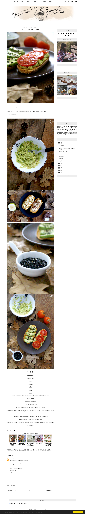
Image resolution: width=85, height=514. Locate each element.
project (71, 133)
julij (59, 160)
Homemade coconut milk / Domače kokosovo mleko (30, 444)
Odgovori (12, 464)
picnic (67, 133)
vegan (31, 450)
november (61, 147)
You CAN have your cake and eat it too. (40, 509)
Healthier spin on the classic (70, 126)
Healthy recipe (60, 127)
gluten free (72, 132)
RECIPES (16, 1)
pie (69, 133)
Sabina (11, 468)
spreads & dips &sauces (63, 134)
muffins (60, 133)
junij (60, 161)
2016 (59, 165)
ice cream (75, 132)
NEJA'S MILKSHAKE (25, 1)
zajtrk (44, 450)
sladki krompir (16, 450)
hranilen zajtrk (44, 449)
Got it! (78, 512)
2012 (59, 172)
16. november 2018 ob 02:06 (23, 458)
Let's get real (66, 127)
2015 (59, 167)
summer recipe (71, 134)
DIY (61, 126)
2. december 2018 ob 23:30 (18, 468)
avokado (25, 449)
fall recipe (59, 132)
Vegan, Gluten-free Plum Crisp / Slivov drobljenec (13, 444)
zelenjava (49, 450)
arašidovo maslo (14, 449)
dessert (69, 131)
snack (58, 134)
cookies (65, 130)
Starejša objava (48, 490)
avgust (60, 158)
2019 (59, 142)
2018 (59, 143)
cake (76, 129)
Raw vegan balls (39, 443)
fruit (39, 449)
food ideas (68, 132)
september (61, 156)
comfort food (60, 130)
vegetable (35, 450)
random (74, 133)
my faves (64, 133)
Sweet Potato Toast (24, 450)
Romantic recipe (72, 127)
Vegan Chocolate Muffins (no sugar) (21, 444)
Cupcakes (59, 126)
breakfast (29, 449)
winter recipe (63, 135)
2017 (59, 163)
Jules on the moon (13, 458)
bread (66, 129)
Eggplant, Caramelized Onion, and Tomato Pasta (67, 149)
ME (9, 1)
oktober (60, 155)
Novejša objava (12, 490)
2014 (59, 168)
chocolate (34, 449)
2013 (59, 170)
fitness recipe (63, 132)
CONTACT (36, 1)
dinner (73, 130)
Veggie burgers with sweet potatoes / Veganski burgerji (48, 444)
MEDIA (50, 1)
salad (76, 133)
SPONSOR (44, 1)
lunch (58, 133)
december (61, 145)
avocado (21, 449)
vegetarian (40, 450)
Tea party (62, 129)
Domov (30, 490)
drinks (76, 130)
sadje (11, 450)
